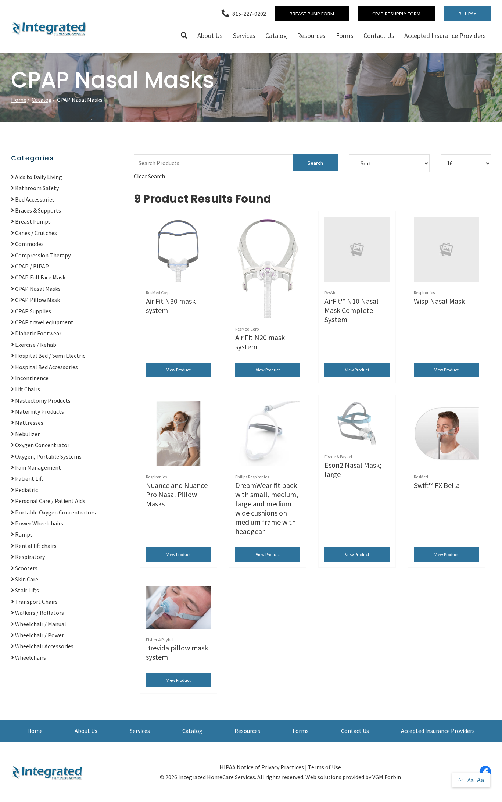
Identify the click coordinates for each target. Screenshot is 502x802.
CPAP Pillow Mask (37, 299)
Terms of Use (324, 767)
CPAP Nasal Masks (37, 288)
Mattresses (28, 422)
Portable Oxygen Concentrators (55, 512)
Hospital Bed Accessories (46, 367)
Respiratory (29, 556)
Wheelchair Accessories (43, 646)
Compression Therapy (42, 255)
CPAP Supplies (32, 311)
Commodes (29, 243)
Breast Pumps (32, 221)
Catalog (276, 35)
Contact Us (378, 35)
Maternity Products (39, 411)
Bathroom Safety (36, 188)
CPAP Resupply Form (396, 13)
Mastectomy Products (42, 400)
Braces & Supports (37, 210)
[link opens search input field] (184, 35)
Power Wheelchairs (38, 523)
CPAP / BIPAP (31, 266)
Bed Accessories (34, 199)
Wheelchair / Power (39, 635)
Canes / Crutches (35, 232)
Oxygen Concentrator (41, 445)
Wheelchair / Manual (40, 624)
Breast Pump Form (312, 13)
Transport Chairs (36, 601)
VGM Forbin (386, 777)
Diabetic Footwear (37, 333)
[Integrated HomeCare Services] (49, 28)
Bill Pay (467, 13)
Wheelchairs (30, 657)
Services (244, 35)
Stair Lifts (26, 590)
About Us (210, 35)
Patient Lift (28, 478)
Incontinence (31, 378)
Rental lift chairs (35, 545)
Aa (461, 779)
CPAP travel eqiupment (43, 322)
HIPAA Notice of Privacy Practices (262, 767)
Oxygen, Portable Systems (48, 456)
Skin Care (26, 579)
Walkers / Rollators (39, 612)
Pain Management (37, 467)
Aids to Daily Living (38, 177)
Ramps (23, 534)
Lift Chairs (27, 389)
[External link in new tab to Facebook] (485, 772)
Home (18, 99)
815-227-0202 (249, 13)
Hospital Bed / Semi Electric (49, 355)
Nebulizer (27, 434)
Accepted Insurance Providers (445, 35)
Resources (311, 35)
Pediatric (26, 489)
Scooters (25, 568)
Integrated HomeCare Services (216, 777)
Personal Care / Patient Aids (49, 501)
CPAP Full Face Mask (39, 277)
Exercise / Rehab (35, 344)
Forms (345, 35)
